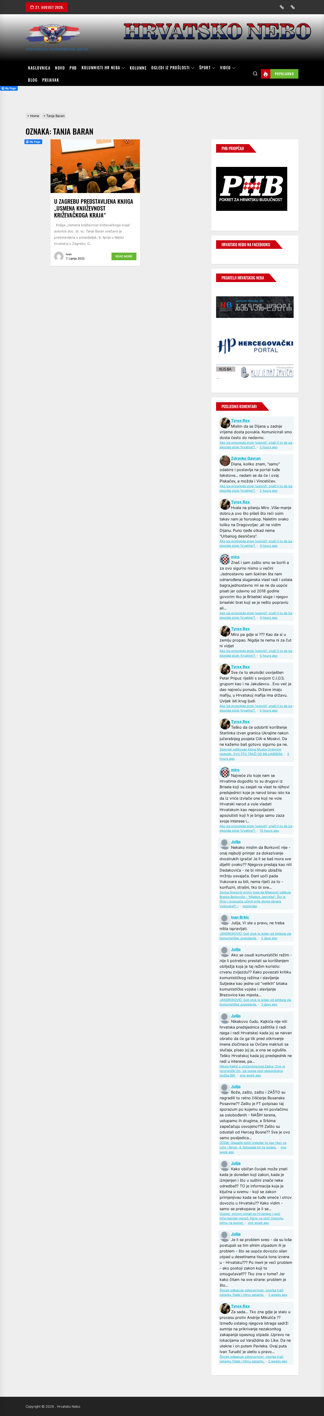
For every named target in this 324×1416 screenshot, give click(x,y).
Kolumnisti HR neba (101, 68)
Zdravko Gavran (246, 458)
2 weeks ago (277, 1295)
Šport (205, 68)
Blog (32, 80)
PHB (73, 68)
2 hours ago (269, 447)
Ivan (69, 254)
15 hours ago (269, 830)
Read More (124, 256)
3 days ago (269, 938)
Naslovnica (39, 68)
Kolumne (138, 68)
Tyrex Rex (240, 420)
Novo (60, 68)
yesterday (249, 906)
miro (235, 556)
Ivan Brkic (240, 917)
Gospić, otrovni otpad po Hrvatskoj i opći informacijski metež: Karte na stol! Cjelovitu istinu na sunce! (251, 1218)
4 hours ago (269, 546)
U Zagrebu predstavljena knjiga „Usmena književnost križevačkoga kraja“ (93, 208)
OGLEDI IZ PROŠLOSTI (170, 68)
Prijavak (50, 80)
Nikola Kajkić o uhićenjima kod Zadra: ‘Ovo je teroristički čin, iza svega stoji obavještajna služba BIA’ (252, 1071)
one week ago (250, 1075)
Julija (236, 841)
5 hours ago (269, 655)
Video (225, 68)
